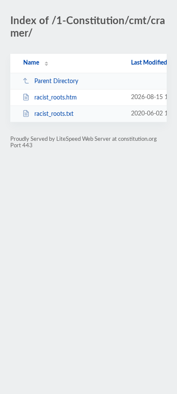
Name (31, 63)
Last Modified (149, 63)
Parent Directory (56, 81)
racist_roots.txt (53, 114)
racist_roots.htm (55, 98)
